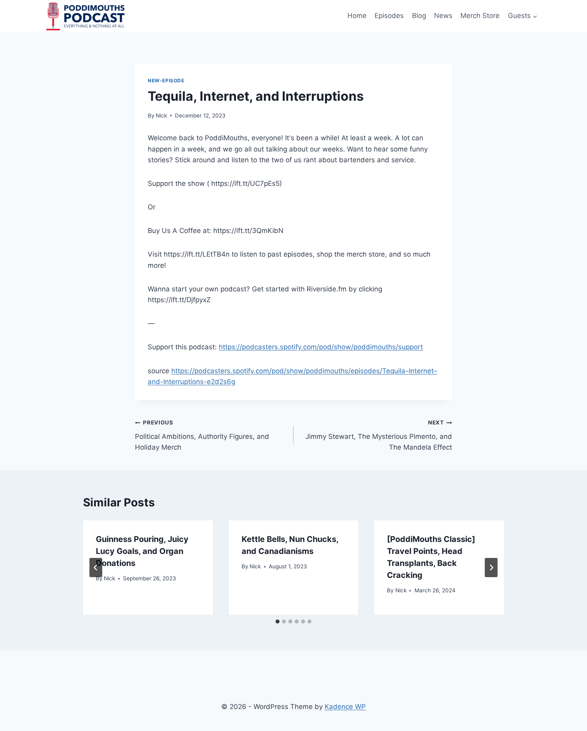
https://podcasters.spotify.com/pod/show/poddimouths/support (321, 347)
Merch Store (480, 16)
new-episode (166, 81)
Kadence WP (345, 707)
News (443, 16)
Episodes (389, 16)
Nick (161, 115)
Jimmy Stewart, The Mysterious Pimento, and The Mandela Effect (378, 435)
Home (357, 16)
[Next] (491, 567)
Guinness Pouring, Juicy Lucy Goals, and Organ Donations (142, 551)
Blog (419, 16)
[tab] (278, 621)
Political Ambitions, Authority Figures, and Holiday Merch (202, 435)
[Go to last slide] (95, 567)
